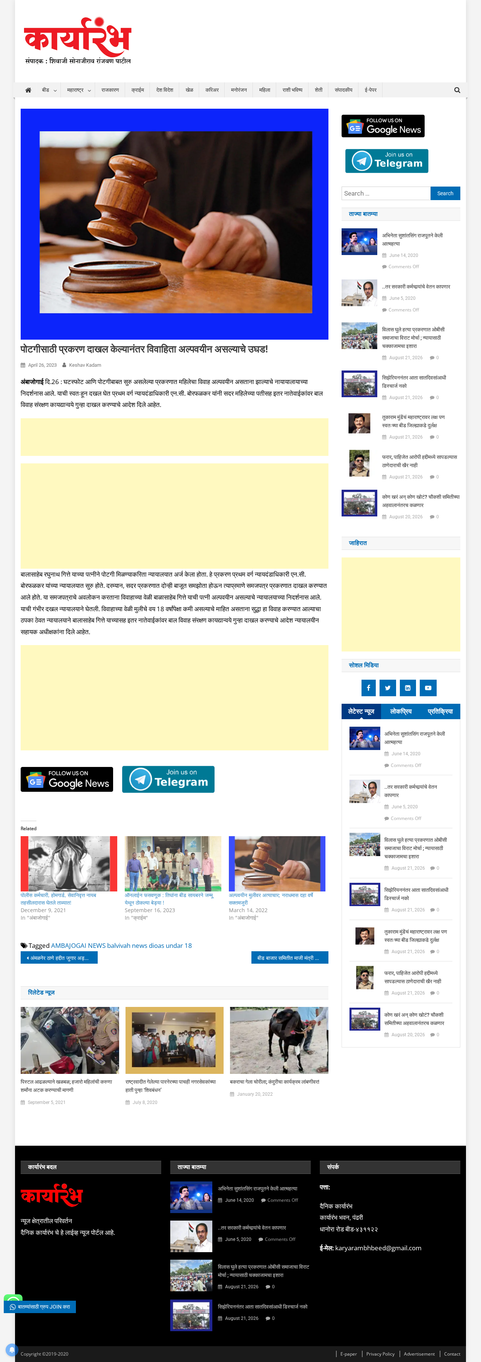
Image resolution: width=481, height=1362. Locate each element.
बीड (45, 90)
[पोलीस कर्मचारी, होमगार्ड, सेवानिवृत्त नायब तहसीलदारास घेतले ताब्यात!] (69, 863)
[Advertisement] (174, 437)
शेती (318, 90)
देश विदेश (164, 90)
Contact (452, 1354)
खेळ (189, 90)
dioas (156, 945)
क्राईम (138, 90)
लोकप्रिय (400, 711)
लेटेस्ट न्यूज (361, 711)
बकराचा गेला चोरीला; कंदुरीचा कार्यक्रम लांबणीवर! (274, 1082)
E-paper (348, 1354)
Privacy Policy (380, 1354)
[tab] (361, 711)
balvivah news (127, 945)
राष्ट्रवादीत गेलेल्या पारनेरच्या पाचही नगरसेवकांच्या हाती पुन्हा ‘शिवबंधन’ (171, 1086)
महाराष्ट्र (75, 90)
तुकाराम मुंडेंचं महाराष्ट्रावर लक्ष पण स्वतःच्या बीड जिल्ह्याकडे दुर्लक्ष (413, 421)
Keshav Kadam (85, 365)
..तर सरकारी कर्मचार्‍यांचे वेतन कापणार (416, 287)
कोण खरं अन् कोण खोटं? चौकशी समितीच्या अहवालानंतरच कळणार (421, 501)
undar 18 (179, 945)
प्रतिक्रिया (440, 711)
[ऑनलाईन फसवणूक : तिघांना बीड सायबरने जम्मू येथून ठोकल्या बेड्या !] (173, 863)
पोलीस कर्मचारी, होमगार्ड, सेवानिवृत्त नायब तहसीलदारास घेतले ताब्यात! (58, 898)
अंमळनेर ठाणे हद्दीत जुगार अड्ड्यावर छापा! (64, 957)
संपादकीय (343, 90)
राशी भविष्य (293, 90)
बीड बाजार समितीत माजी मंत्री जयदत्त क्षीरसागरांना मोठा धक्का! (292, 957)
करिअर (212, 90)
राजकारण (110, 90)
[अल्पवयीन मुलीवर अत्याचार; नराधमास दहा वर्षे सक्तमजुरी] (277, 863)
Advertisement (419, 1354)
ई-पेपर (371, 90)
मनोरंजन (239, 90)
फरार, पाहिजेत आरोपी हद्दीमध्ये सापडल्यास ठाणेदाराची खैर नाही (419, 461)
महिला (264, 90)
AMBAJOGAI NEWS (78, 945)
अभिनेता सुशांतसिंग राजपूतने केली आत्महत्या (412, 239)
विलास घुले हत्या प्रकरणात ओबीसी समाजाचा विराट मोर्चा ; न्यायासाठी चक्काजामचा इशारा (413, 337)
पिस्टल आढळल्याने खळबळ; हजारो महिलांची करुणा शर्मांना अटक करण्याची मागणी (66, 1086)
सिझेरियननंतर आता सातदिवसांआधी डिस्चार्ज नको (414, 382)
